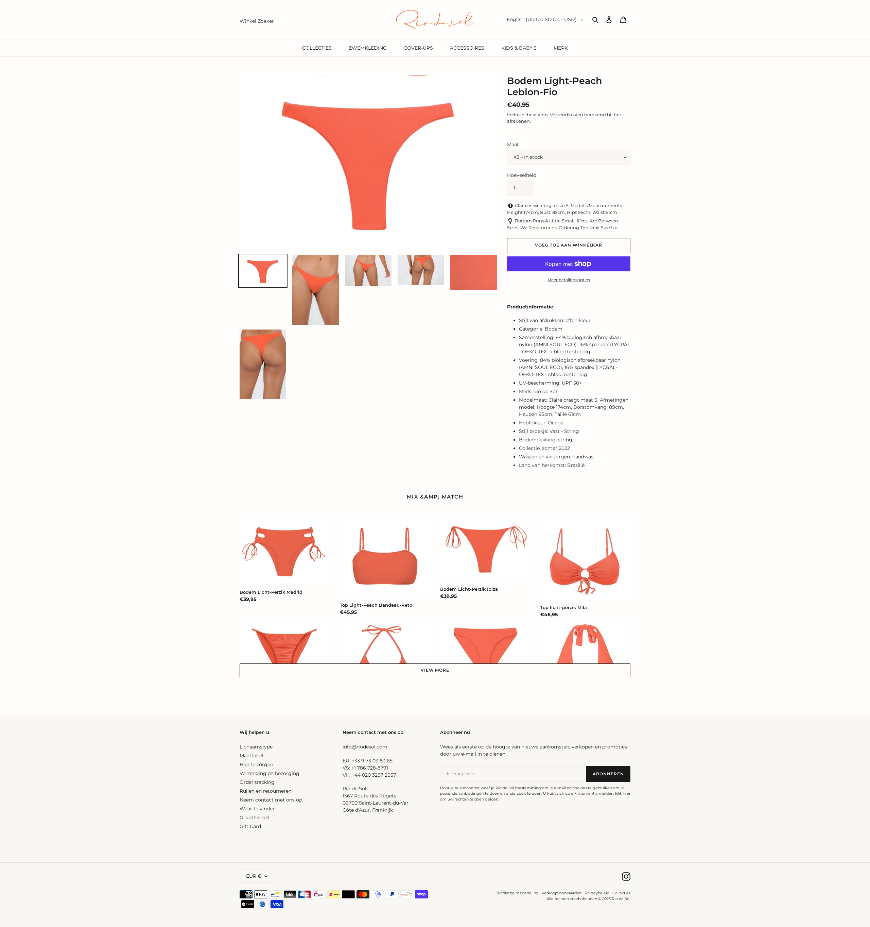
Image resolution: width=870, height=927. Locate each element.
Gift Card (250, 826)
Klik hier (622, 793)
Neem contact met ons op (271, 800)
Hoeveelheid (521, 175)
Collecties (621, 893)
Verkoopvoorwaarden (561, 893)
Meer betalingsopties (568, 279)
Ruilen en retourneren (266, 791)
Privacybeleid (597, 893)
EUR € (253, 876)
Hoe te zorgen (256, 764)
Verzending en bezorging (269, 773)
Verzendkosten (566, 114)
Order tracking (257, 782)
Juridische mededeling (517, 893)
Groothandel (254, 817)
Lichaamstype (256, 747)
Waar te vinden (258, 809)
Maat (513, 144)
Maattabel (251, 756)
